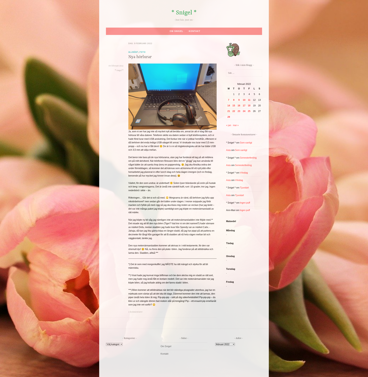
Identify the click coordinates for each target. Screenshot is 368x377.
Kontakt (194, 31)
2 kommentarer (135, 312)
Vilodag (244, 172)
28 (228, 117)
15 (233, 105)
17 (244, 105)
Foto (142, 52)
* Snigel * (184, 12)
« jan (228, 125)
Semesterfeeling (248, 158)
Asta (228, 150)
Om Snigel (176, 31)
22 (233, 111)
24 (244, 111)
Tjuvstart (244, 187)
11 (249, 100)
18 (249, 105)
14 (228, 105)
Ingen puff (245, 203)
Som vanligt (246, 142)
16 (239, 105)
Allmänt (133, 52)
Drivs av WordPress (163, 372)
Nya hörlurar (140, 57)
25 (249, 111)
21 (228, 111)
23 (239, 111)
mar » (236, 125)
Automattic (211, 372)
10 (244, 100)
